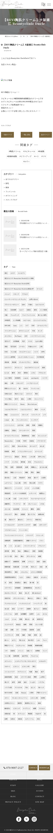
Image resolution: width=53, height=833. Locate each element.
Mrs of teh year (32, 404)
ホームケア (33, 446)
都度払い (42, 493)
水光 (38, 719)
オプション (21, 713)
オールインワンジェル (12, 435)
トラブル (41, 682)
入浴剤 (43, 477)
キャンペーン (38, 399)
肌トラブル (31, 514)
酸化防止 (7, 708)
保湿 (27, 425)
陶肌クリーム (9, 645)
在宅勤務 (16, 341)
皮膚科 (29, 609)
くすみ (42, 504)
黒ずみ (24, 456)
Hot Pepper (18, 336)
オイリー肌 (8, 556)
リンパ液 (7, 656)
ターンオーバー (24, 430)
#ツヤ (44, 156)
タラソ (7, 698)
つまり (21, 577)
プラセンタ (42, 373)
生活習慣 (16, 509)
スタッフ (16, 294)
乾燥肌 (7, 451)
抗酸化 (40, 425)
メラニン (31, 561)
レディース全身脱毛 (19, 493)
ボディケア (42, 525)
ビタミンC (16, 708)
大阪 (6, 315)
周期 (20, 619)
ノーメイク (18, 488)
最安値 (36, 362)
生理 (16, 614)
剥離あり (26, 551)
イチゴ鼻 (25, 567)
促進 (44, 561)
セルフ (21, 310)
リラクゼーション (10, 530)
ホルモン (38, 588)
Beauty (22, 404)
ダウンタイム (31, 556)
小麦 (6, 630)
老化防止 (18, 582)
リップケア (34, 420)
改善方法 (40, 619)
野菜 (30, 624)
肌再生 (45, 609)
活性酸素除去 (28, 588)
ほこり (33, 687)
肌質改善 (19, 467)
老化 (10, 582)
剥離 (26, 472)
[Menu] (49, 4)
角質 (13, 451)
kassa (15, 325)
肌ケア (36, 477)
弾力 (34, 666)
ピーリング (38, 451)
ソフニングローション (25, 451)
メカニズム (24, 572)
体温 (29, 477)
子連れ (30, 304)
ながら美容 (38, 341)
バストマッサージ (29, 546)
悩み (19, 551)
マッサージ (16, 504)
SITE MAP (39, 802)
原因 (6, 472)
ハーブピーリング (32, 383)
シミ (21, 325)
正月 (26, 336)
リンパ (45, 650)
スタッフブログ (6, 125)
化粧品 (20, 719)
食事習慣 (16, 656)
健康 (34, 525)
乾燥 (33, 425)
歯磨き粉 (41, 514)
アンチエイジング (10, 603)
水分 (19, 373)
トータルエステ (10, 525)
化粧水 (36, 577)
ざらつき (7, 509)
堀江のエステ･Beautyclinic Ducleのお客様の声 (19, 289)
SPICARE (7, 325)
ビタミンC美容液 (36, 572)
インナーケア (9, 624)
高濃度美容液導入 (10, 577)
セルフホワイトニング (32, 367)
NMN (24, 441)
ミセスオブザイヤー (11, 409)
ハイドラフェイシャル (37, 336)
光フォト (37, 609)
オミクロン (8, 336)
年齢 (29, 635)
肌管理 (32, 630)
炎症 (13, 609)
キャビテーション (25, 352)
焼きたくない (19, 393)
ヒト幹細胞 (16, 320)
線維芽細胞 (8, 677)
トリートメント (10, 425)
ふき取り (42, 677)
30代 (25, 483)
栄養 (12, 630)
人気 (41, 346)
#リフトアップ (25, 156)
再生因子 (22, 477)
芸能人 (14, 430)
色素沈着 (16, 567)
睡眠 (38, 472)
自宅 (13, 682)
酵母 (32, 509)
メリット (21, 650)
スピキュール (20, 645)
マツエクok (18, 687)
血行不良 (25, 656)
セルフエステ (40, 304)
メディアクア (23, 498)
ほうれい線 (43, 467)
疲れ (22, 399)
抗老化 (32, 441)
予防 (6, 467)
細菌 (34, 708)
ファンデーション (10, 331)
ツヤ (6, 650)
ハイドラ (44, 378)
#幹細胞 (41, 151)
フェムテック (15, 315)
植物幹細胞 (38, 645)
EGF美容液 (40, 357)
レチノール (8, 614)
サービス (39, 289)
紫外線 (23, 462)
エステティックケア (24, 525)
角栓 (16, 572)
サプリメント (22, 671)
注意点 (13, 719)
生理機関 (23, 614)
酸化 (25, 582)
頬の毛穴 (31, 640)
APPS (43, 352)
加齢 (23, 635)
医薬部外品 (25, 435)
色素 (38, 561)
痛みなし (30, 598)
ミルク (7, 619)
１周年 (29, 399)
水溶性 (43, 698)
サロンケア (8, 514)
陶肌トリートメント (11, 404)
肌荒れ (26, 373)
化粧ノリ (29, 650)
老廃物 (37, 650)
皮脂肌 (23, 514)
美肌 (6, 346)
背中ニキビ (41, 456)
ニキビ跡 (32, 456)
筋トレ (7, 640)
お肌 (38, 630)
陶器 (6, 414)
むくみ (7, 373)
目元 (29, 462)
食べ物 (32, 582)
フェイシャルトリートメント (14, 535)
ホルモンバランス (10, 593)
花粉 (33, 435)
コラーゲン (8, 588)
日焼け (28, 577)
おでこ (14, 640)
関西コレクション (10, 388)
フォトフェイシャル (28, 315)
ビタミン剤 (34, 698)
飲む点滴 (32, 483)
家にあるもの (36, 593)
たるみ (7, 420)
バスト (41, 540)
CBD (33, 325)
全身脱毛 (17, 378)
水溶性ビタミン (10, 703)
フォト (45, 640)
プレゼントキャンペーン (20, 698)
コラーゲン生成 (26, 677)
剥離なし (34, 467)
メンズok (15, 462)
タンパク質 (38, 624)
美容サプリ (8, 488)
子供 (33, 331)
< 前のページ (7, 135)
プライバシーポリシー (12, 304)
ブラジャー (41, 546)
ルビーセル (26, 320)
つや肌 (18, 441)
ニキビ (33, 373)
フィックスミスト (22, 420)
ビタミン (16, 666)
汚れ (26, 687)
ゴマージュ (8, 456)
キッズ (40, 331)
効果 (26, 467)
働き (36, 671)
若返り (39, 598)
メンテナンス (9, 635)
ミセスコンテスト (26, 409)
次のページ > (45, 135)
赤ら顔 (7, 609)
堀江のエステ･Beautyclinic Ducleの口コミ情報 (19, 278)
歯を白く (21, 519)
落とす (7, 682)
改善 (12, 467)
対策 (17, 635)
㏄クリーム (8, 483)
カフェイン (8, 661)
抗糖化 (7, 430)
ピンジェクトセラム (40, 320)
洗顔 (13, 446)
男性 (32, 472)
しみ (38, 640)
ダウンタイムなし (19, 598)
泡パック (41, 687)
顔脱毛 (13, 650)
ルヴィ (7, 446)
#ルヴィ (26, 161)
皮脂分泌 (7, 713)
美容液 (7, 362)
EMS (6, 352)
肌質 (34, 551)
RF (24, 504)
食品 (20, 593)
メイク (27, 488)
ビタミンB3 (25, 666)
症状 (16, 692)
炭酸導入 (7, 504)
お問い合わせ (33, 299)
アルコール (34, 656)
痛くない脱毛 (42, 315)
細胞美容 (16, 561)
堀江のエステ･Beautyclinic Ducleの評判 (17, 283)
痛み (22, 556)
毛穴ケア (7, 341)
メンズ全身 (35, 488)
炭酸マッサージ (31, 540)
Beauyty (23, 692)
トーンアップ (37, 603)
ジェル (14, 619)
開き (16, 514)
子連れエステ (32, 346)
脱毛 (7, 183)
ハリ (10, 546)
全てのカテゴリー (12, 179)
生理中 (31, 614)
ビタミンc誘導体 (10, 357)
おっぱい (18, 546)
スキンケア (20, 383)
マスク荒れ (8, 399)
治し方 (27, 593)
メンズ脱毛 (43, 310)
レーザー (21, 609)
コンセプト (21, 273)
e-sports (26, 378)
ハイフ (36, 352)
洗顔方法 (7, 598)
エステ (13, 273)
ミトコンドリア (10, 671)
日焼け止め (8, 393)
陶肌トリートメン (16, 472)
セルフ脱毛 (8, 378)
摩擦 (35, 677)
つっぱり (32, 682)
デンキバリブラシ (25, 362)
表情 (35, 635)
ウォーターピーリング (38, 498)
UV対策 (24, 630)
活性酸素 (17, 588)
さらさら (44, 577)
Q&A (23, 304)
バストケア (29, 535)
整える (27, 619)
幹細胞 (30, 645)
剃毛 (13, 551)
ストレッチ (39, 535)
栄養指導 (7, 540)
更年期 (7, 551)
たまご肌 (17, 483)
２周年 (31, 692)
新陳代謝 (7, 567)
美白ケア (12, 519)
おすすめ (20, 425)
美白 (36, 393)
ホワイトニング (11, 196)
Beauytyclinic (9, 441)
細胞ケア (7, 561)
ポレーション (32, 504)
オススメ (29, 393)
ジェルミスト (15, 414)
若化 (45, 598)
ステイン (29, 519)
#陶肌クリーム (15, 151)
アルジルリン (38, 462)
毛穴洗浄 (13, 346)
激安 (43, 367)
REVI (16, 399)
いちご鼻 (7, 498)
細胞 (39, 556)
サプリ (40, 483)
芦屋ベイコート (42, 692)
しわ (38, 614)
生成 (16, 677)
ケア (27, 325)
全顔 (41, 567)
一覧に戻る (26, 135)
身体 (39, 703)
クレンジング (42, 435)
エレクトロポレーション (26, 357)
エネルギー (42, 661)
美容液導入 (8, 572)
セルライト (8, 367)
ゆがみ (26, 388)
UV (17, 630)
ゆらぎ (42, 446)
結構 (6, 719)
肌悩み (17, 456)
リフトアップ (35, 414)
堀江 (6, 273)
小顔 (14, 498)
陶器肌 (30, 713)
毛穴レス (34, 567)
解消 (13, 373)
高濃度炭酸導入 (18, 540)
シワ (44, 414)
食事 (25, 624)
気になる (22, 640)
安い (6, 310)
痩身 (7, 187)
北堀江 (29, 310)
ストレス (25, 509)
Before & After (22, 446)
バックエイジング (24, 603)
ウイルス (42, 708)
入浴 (14, 477)
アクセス (25, 294)
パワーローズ (41, 441)
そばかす (38, 713)
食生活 (18, 624)
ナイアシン (26, 708)
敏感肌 (40, 551)
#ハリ (36, 156)
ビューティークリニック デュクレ (15, 299)
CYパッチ (25, 414)
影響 (23, 561)
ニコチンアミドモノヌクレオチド (25, 661)
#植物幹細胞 (12, 156)
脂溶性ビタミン (30, 703)
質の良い (7, 477)
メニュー (7, 294)
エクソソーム (29, 719)
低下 (42, 671)
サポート (7, 666)
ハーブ (7, 462)
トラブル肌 (8, 687)
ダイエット (18, 367)
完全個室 (13, 310)
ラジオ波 (13, 352)
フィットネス (23, 530)
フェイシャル (11, 192)
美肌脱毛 (7, 493)
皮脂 (38, 509)
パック (43, 409)
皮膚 (19, 682)
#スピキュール (29, 151)
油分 (25, 682)
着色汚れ (38, 519)
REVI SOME (8, 692)
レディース (32, 493)
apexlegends (35, 378)
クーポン (22, 346)
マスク (30, 341)
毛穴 (23, 341)
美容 (33, 430)
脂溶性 (20, 703)
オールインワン (42, 325)
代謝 (30, 671)
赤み (16, 556)
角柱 (6, 383)
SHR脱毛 (7, 320)
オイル (45, 614)
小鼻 (12, 383)
